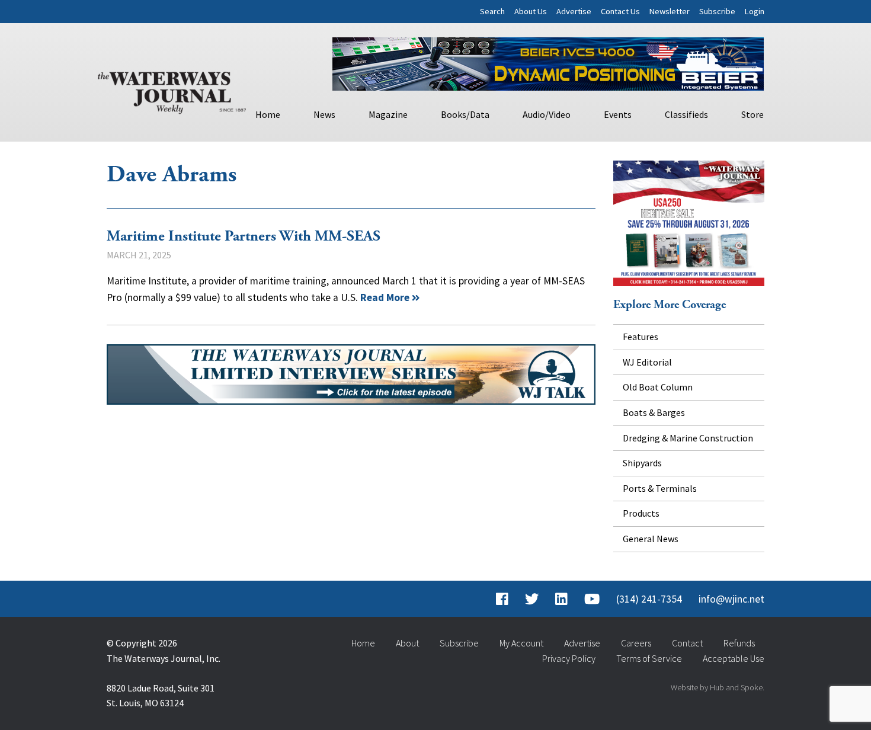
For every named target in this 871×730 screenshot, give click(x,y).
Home (267, 114)
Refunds (739, 643)
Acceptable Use (733, 658)
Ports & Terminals (660, 488)
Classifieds (686, 114)
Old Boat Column (658, 387)
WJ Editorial (647, 362)
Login (754, 11)
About (407, 643)
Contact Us (620, 11)
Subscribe (717, 11)
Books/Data (465, 114)
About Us (530, 11)
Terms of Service (649, 658)
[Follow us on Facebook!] (502, 599)
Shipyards (642, 463)
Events (618, 114)
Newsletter (669, 11)
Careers (636, 643)
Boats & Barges (654, 412)
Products (641, 513)
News (324, 114)
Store (752, 114)
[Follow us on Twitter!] (532, 599)
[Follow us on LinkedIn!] (561, 599)
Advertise (573, 11)
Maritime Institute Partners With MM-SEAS (243, 236)
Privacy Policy (568, 658)
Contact (687, 643)
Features (640, 336)
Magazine (388, 114)
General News (650, 539)
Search (492, 11)
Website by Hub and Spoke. (717, 687)
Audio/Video (547, 114)
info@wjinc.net (731, 599)
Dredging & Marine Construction (688, 438)
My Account (521, 643)
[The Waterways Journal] (172, 90)
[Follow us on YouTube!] (592, 599)
